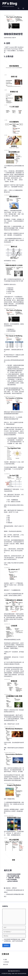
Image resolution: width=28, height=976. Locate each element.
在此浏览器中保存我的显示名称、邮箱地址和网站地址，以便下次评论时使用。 (14, 940)
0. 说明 (5, 959)
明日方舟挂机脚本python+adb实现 (12, 880)
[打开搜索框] (18, 8)
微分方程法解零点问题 (13, 876)
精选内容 (8, 888)
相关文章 (5, 964)
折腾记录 (14, 888)
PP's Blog (9, 3)
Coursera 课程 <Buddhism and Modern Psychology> (14, 48)
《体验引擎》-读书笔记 (13, 877)
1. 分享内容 (6, 962)
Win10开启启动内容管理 (13, 874)
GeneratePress (22, 973)
